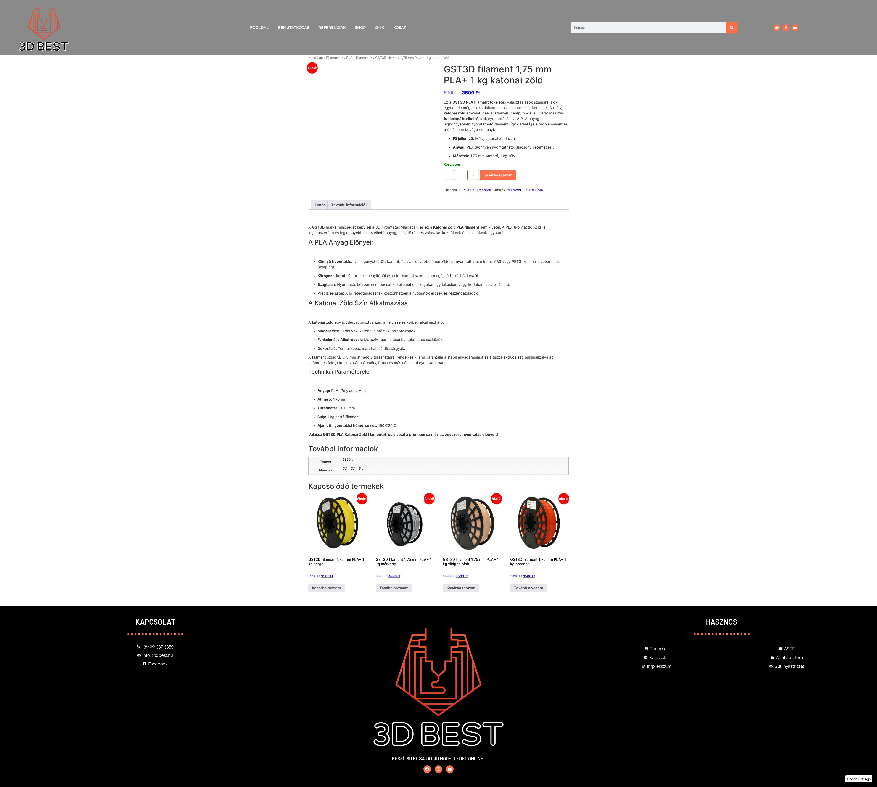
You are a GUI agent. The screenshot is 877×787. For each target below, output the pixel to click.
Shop (360, 27)
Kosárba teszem (497, 175)
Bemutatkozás (293, 27)
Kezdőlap (315, 58)
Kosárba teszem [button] (326, 587)
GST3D (529, 190)
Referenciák (332, 27)
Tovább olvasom (394, 587)
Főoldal (259, 27)
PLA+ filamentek (359, 58)
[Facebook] (776, 27)
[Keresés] (731, 27)
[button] (858, 778)
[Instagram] (785, 27)
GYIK (379, 27)
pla (540, 190)
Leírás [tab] (320, 204)
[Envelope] (795, 27)
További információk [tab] (349, 204)
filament (514, 190)
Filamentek (334, 58)
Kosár (400, 27)
